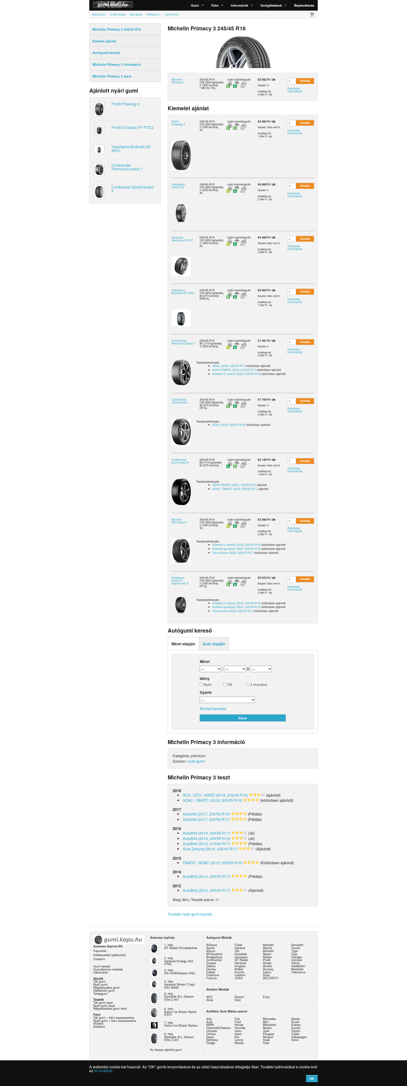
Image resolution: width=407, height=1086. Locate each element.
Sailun (267, 972)
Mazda (239, 1043)
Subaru (296, 1024)
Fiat (237, 1018)
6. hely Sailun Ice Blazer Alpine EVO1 (180, 1011)
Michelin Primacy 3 (177, 80)
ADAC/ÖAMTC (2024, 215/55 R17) (234, 370)
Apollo (210, 948)
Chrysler (211, 1030)
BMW (210, 1024)
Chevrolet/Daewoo (218, 1027)
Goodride (241, 954)
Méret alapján (183, 643)
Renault (268, 1037)
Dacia (210, 1037)
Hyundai (240, 1027)
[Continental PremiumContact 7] (181, 372)
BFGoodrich (214, 954)
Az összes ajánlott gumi (166, 1049)
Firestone (212, 975)
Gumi (195, 5)
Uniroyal (296, 960)
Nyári (207, 685)
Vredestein (298, 966)
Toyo (294, 954)
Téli (229, 685)
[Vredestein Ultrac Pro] (181, 213)
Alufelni (98, 1023)
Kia (237, 1037)
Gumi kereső (101, 966)
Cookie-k (99, 959)
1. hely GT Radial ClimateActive (180, 946)
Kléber (239, 969)
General (240, 948)
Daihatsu (212, 1039)
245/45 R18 (207, 121)
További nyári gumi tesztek (190, 914)
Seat (266, 1043)
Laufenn (240, 975)
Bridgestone (214, 957)
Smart (295, 1022)
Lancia (239, 1039)
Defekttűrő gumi (104, 990)
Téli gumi (99, 981)
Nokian (267, 957)
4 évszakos (258, 685)
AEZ (209, 997)
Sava (266, 975)
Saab (266, 1039)
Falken (210, 972)
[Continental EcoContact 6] (181, 491)
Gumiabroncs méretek (108, 969)
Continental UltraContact (179, 400)
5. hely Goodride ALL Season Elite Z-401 (179, 996)
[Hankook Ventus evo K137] (181, 265)
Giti (237, 951)
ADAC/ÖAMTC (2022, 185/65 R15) (234, 485)
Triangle (296, 957)
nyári (230, 79)
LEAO (239, 978)
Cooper (211, 963)
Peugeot (268, 1034)
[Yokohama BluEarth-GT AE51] (181, 317)
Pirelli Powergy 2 (125, 104)
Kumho (239, 972)
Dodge (210, 1043)
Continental (214, 960)
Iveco (238, 1034)
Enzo (266, 997)
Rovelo (267, 966)
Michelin (268, 951)
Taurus (295, 948)
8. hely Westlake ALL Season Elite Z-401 (179, 1037)
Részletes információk (294, 89)
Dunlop (211, 969)
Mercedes (269, 1018)
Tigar (294, 951)
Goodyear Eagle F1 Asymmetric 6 (180, 580)
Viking (295, 963)
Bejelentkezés (304, 5)
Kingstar (240, 966)
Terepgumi (100, 993)
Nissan (267, 1027)
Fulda (238, 944)
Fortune (211, 978)
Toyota (295, 1030)
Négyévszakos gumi (106, 987)
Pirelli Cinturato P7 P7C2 (132, 127)
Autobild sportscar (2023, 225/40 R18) (236, 549)
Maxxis (267, 948)
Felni (215, 5)
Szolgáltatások (271, 5)
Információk (239, 5)
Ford (238, 1022)
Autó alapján (214, 643)
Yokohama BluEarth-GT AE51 (131, 148)
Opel (266, 1030)
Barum (210, 951)
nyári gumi (196, 761)
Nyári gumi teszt (104, 1005)
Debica (211, 966)
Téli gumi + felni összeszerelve (113, 1017)
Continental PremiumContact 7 (126, 167)
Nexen (267, 954)
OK (311, 1078)
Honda (239, 1024)
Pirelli (266, 960)
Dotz (238, 1000)
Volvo (294, 1039)
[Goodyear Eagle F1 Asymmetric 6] (181, 606)
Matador (268, 944)
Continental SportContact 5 (132, 188)
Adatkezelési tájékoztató (109, 955)
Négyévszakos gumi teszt (110, 1008)
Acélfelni (99, 1026)
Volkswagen (299, 1037)
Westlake (297, 969)
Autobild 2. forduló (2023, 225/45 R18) (236, 374)
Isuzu (238, 1030)
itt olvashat (103, 1070)
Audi (209, 1022)
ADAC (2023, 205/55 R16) (229, 425)
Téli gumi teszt (103, 1002)
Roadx (267, 963)
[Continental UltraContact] (181, 431)
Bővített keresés (213, 708)
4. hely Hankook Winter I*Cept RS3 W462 (179, 984)
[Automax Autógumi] (101, 5)
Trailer (295, 1034)
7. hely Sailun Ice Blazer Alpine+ (181, 1024)
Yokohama (298, 972)
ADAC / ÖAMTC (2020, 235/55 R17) (235, 489)
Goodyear (241, 957)
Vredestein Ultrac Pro (178, 185)
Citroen (211, 1034)
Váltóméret (100, 972)
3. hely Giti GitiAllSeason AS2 (179, 971)
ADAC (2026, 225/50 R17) (229, 366)
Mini (266, 1022)
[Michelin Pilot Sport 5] (181, 550)
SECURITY (270, 978)
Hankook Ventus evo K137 (182, 238)
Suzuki (295, 1027)
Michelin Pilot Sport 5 (179, 520)
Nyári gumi (100, 984)
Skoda (295, 1018)
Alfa (209, 1018)
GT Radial (241, 960)
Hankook (240, 963)
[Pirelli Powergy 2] (181, 155)
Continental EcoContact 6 (180, 460)
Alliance (211, 944)
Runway (268, 969)
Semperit (297, 944)
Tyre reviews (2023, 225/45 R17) (233, 553)
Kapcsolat (99, 950)
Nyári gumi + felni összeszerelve (114, 1020)
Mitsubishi (269, 1024)
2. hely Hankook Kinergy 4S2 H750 (178, 961)
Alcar (209, 1000)
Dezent (239, 997)
